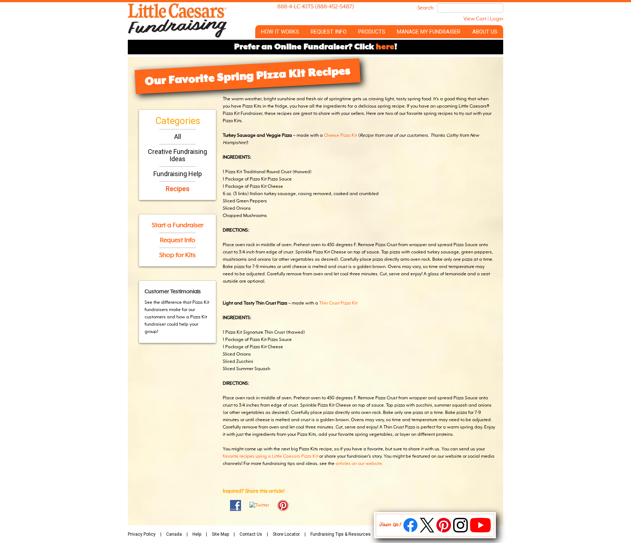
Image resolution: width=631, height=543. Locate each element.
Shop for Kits (177, 255)
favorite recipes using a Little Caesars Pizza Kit (270, 456)
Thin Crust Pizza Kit (338, 303)
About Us (484, 31)
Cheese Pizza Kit (340, 135)
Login (496, 19)
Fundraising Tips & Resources (340, 534)
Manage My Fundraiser (428, 31)
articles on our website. (359, 463)
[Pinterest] (443, 531)
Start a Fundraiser (177, 225)
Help (196, 534)
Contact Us (251, 534)
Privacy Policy (142, 534)
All (177, 136)
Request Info (329, 31)
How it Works (280, 31)
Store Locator (286, 534)
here (385, 47)
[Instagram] (460, 531)
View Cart (474, 19)
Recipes (178, 189)
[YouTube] (480, 531)
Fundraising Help (177, 174)
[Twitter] (427, 531)
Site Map (220, 534)
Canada (174, 534)
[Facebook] (410, 531)
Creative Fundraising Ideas (177, 155)
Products (371, 31)
